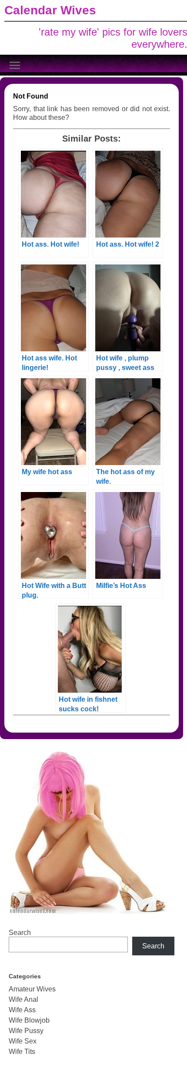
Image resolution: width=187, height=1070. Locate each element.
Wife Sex (23, 1041)
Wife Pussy (26, 1030)
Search (20, 932)
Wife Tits (22, 1051)
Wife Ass (22, 1010)
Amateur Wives (32, 989)
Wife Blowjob (29, 1020)
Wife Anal (23, 999)
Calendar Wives (50, 10)
